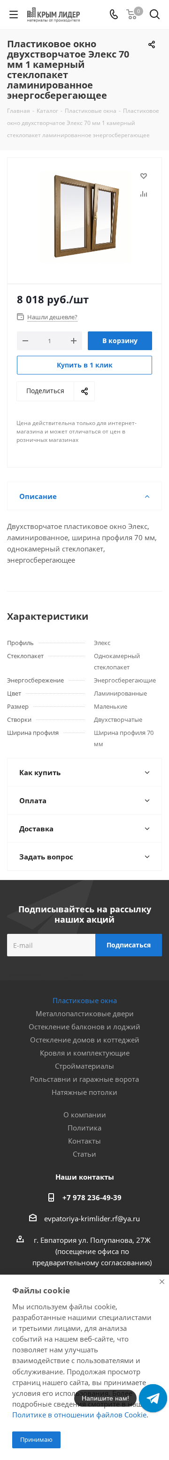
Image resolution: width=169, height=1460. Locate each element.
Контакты (84, 1140)
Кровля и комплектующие (85, 1052)
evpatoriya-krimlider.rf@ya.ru (92, 1218)
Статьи (84, 1154)
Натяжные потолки (84, 1092)
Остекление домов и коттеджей (84, 1039)
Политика (84, 1127)
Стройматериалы (84, 1066)
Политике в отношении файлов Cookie (79, 1414)
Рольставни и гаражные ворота (84, 1079)
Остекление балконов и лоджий (84, 1026)
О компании (84, 1114)
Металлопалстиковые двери (85, 1013)
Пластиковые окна (85, 1000)
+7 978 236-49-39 (92, 1197)
